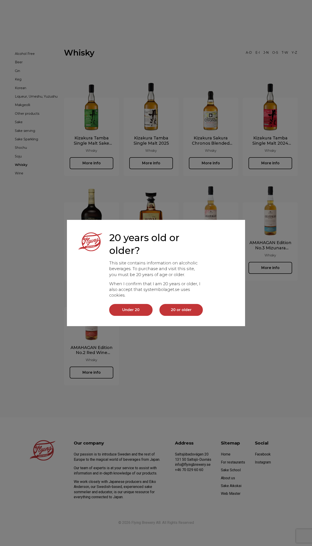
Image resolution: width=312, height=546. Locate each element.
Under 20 (131, 310)
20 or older (181, 310)
